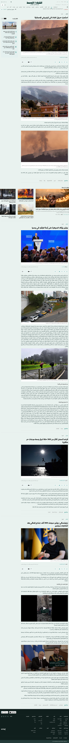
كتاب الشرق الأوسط (52, 722)
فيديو (17, 7)
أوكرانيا (57, 428)
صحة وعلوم (37, 7)
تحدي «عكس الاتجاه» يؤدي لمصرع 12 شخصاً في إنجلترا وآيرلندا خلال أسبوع (9, 42)
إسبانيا (41, 180)
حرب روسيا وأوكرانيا (53, 705)
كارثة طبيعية (49, 180)
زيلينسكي (61, 705)
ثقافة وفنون (41, 7)
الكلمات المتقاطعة (33, 730)
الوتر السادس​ (40, 720)
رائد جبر (63, 266)
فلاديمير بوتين (45, 705)
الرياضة (24, 7)
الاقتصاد (46, 7)
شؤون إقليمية (66, 725)
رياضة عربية (59, 732)
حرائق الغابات (60, 180)
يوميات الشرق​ (28, 7)
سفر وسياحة (66, 732)
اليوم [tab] (5, 18)
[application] (44, 608)
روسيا (62, 428)
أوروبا (62, 14)
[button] (44, 608)
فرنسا (49, 512)
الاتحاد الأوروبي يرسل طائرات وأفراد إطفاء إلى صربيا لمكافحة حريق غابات (8, 47)
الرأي (48, 7)
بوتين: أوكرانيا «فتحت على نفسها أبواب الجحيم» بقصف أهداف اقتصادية (9, 32)
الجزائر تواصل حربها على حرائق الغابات (26, 200)
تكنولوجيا (33, 7)
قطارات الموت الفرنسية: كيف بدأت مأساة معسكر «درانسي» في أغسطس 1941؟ (9, 53)
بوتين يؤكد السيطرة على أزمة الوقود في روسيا (50, 228)
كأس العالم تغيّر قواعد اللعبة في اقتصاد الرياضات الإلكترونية (53, 9)
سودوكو (34, 732)
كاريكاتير (54, 720)
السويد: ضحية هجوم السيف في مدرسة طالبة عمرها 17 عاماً (9, 37)
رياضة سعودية (59, 730)
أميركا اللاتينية (59, 725)
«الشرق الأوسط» (62, 57)
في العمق (20, 7)
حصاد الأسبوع (53, 730)
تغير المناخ (61, 512)
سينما (41, 722)
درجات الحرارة (54, 512)
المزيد (7, 7)
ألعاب (10, 7)
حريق (55, 180)
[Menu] (67, 7)
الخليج (66, 720)
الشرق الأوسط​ (55, 7)
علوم (35, 720)
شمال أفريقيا (65, 722)
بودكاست (14, 7)
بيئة (44, 180)
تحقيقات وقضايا (53, 732)
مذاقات (67, 730)
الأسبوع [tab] (2, 18)
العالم (51, 7)
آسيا (60, 722)
